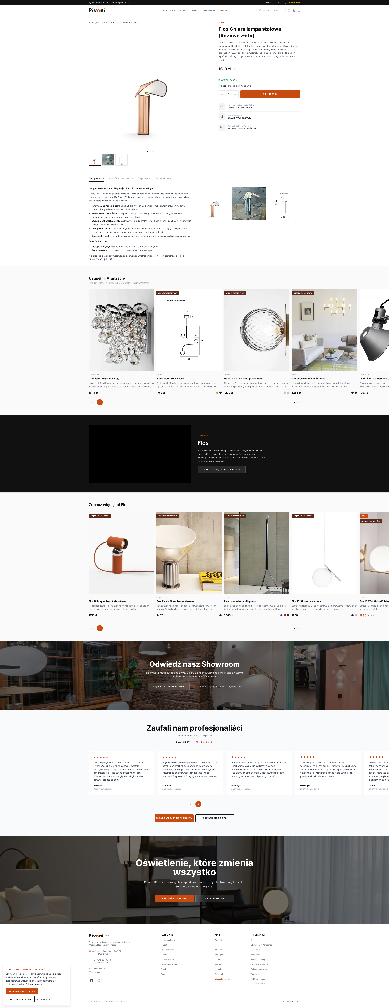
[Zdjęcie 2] (150, 151)
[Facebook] (91, 980)
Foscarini (219, 974)
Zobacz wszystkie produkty (174, 818)
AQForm (218, 950)
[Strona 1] (294, 402)
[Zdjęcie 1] (147, 151)
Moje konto (256, 954)
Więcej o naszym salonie (168, 686)
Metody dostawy (258, 959)
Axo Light (219, 954)
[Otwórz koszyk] (298, 10)
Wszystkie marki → (223, 979)
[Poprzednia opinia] (191, 804)
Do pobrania (144, 178)
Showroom (208, 11)
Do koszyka (270, 94)
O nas (195, 11)
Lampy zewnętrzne (169, 964)
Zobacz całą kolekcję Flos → (222, 469)
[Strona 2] (297, 402)
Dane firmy (255, 950)
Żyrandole (165, 974)
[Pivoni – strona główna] (101, 10)
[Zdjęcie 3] (152, 151)
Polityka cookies (258, 979)
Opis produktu (96, 178)
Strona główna (95, 22)
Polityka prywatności (260, 969)
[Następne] (100, 402)
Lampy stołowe (167, 950)
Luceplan (219, 969)
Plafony (164, 954)
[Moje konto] (293, 10)
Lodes (217, 959)
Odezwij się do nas (215, 818)
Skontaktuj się (215, 898)
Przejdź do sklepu (174, 898)
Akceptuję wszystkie (22, 991)
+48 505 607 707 (100, 2)
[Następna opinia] (198, 804)
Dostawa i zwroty (163, 178)
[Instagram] (99, 980)
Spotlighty (165, 969)
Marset (218, 964)
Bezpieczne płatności (260, 964)
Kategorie (167, 11)
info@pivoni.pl (122, 2)
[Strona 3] (299, 402)
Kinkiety (164, 945)
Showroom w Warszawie (261, 945)
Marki (182, 11)
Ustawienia (43, 999)
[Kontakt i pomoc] (289, 10)
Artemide (219, 940)
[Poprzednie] (92, 402)
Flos (106, 22)
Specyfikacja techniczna (121, 178)
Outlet (223, 11)
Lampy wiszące (167, 959)
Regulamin (255, 974)
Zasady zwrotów (258, 984)
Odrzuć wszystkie (20, 999)
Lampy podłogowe (169, 940)
